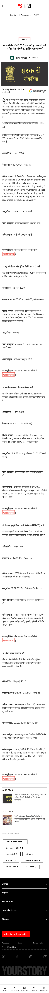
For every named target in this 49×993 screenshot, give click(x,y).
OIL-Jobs (30, 867)
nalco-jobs (11, 867)
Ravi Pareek (21, 58)
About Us (5, 943)
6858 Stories (35, 58)
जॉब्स (23, 39)
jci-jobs (9, 860)
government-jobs (14, 842)
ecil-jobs (29, 854)
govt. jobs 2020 (13, 848)
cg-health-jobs (31, 860)
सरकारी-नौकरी (10, 854)
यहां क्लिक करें (8, 254)
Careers (21, 943)
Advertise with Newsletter (16, 934)
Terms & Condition (9, 947)
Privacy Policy (38, 943)
